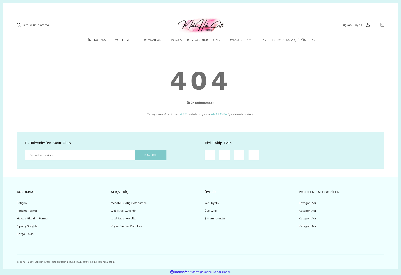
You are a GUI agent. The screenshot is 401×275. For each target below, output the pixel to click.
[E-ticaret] (200, 272)
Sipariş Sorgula (27, 226)
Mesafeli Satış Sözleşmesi (129, 203)
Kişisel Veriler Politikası (126, 226)
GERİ (184, 114)
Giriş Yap (346, 25)
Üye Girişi (211, 210)
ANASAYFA (219, 114)
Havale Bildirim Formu (32, 218)
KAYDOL (150, 155)
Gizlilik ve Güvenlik (123, 210)
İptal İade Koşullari (124, 218)
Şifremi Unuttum (216, 218)
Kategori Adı (307, 203)
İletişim (22, 203)
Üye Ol (359, 25)
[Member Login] (367, 25)
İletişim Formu (27, 210)
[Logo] (200, 25)
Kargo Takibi (25, 234)
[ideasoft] (178, 272)
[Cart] (381, 25)
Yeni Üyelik (212, 203)
